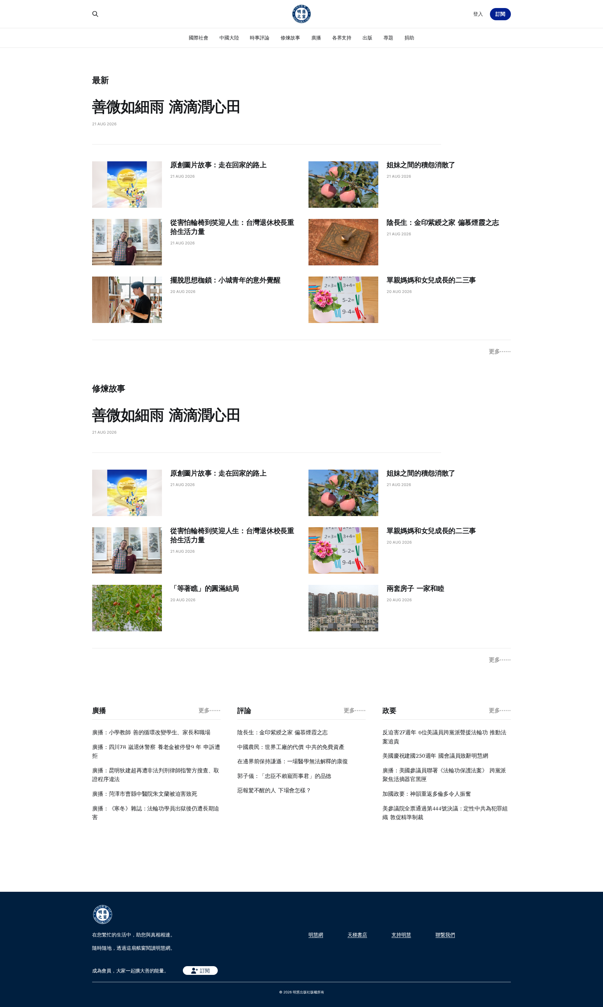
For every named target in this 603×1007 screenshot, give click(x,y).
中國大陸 (229, 38)
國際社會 (198, 38)
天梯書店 (357, 935)
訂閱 (500, 14)
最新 (100, 80)
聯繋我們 (445, 935)
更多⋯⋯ (500, 351)
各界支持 (342, 38)
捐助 (409, 38)
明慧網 (315, 935)
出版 (367, 38)
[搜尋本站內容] (95, 14)
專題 (388, 38)
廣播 (316, 38)
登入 (478, 14)
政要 (389, 710)
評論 (244, 710)
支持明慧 (401, 935)
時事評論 (259, 38)
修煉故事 (290, 38)
